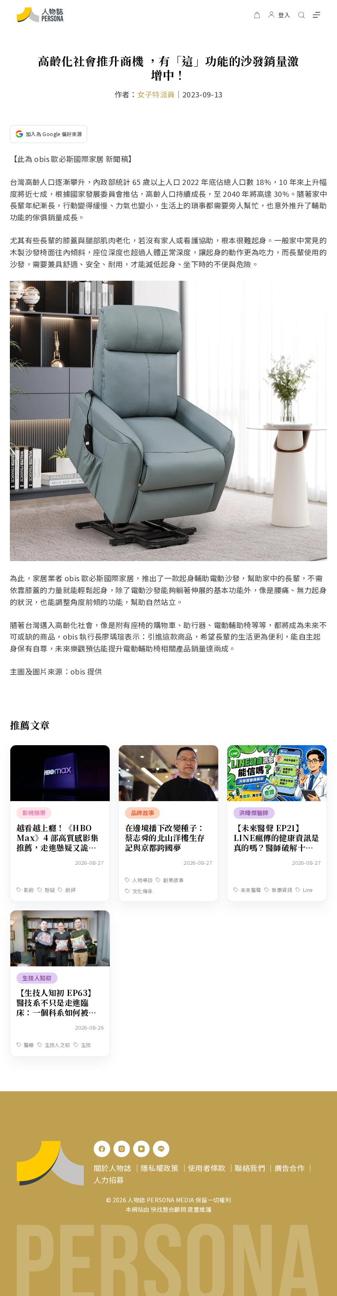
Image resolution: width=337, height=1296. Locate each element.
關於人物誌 (113, 1167)
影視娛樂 (34, 813)
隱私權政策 (159, 1167)
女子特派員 (156, 94)
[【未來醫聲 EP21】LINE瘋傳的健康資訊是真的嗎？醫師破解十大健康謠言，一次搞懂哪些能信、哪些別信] (277, 751)
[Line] (161, 1149)
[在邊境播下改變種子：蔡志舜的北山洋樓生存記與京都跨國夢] (168, 751)
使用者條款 (207, 1167)
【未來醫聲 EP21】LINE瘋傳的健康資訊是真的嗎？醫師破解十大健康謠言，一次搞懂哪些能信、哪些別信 (276, 847)
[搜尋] (301, 15)
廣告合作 (290, 1167)
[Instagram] (121, 1149)
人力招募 (109, 1179)
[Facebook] (102, 1149)
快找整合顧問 (168, 1209)
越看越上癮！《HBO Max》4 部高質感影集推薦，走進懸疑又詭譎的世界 (57, 842)
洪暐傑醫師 (254, 813)
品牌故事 (142, 813)
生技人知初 (37, 978)
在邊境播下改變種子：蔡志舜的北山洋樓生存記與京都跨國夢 (165, 837)
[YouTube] (141, 1149)
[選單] (316, 14)
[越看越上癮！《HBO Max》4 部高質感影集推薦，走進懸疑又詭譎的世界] (60, 751)
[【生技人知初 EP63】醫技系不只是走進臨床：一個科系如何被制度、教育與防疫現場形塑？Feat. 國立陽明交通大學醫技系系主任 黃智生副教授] (60, 916)
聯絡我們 (250, 1167)
